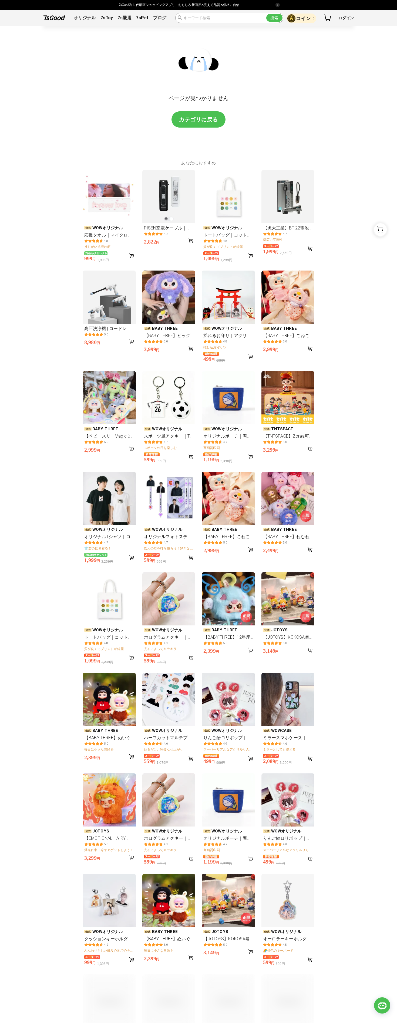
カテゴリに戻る (198, 119)
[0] (328, 18)
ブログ (159, 17)
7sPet (142, 17)
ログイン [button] (346, 18)
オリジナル (85, 17)
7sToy (106, 17)
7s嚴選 (124, 17)
